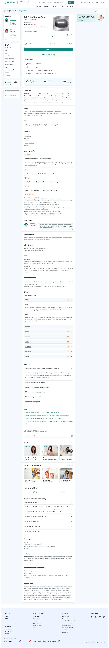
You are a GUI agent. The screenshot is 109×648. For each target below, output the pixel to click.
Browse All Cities (37, 623)
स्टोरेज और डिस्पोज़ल (9, 64)
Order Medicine (8, 629)
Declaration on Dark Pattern (68, 625)
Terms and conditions (67, 623)
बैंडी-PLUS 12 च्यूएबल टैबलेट (20, 11)
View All (69, 443)
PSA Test (53, 506)
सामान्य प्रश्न (7, 75)
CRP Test (61, 509)
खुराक (6, 67)
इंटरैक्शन (7, 72)
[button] (56, 2)
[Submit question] (72, 436)
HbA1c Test (47, 506)
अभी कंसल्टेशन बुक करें (83, 20)
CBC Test (27, 506)
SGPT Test (34, 506)
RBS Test (27, 509)
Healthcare (45, 6)
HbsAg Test (54, 509)
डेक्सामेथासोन (28, 351)
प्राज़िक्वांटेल (28, 346)
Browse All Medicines (38, 618)
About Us (6, 616)
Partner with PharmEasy (10, 623)
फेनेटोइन (27, 300)
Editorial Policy (65, 616)
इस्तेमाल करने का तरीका (9, 61)
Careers (6, 618)
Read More (34, 31)
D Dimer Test (67, 506)
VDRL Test (33, 509)
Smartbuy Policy (66, 632)
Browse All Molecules (38, 621)
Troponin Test (47, 509)
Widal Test (59, 506)
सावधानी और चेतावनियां (9, 58)
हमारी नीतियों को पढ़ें (8, 84)
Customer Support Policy (68, 627)
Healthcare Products (9, 631)
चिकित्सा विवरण (8, 47)
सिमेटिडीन (27, 336)
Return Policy (65, 630)
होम (5, 11)
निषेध (6, 53)
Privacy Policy (65, 618)
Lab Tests (54, 6)
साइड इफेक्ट (7, 56)
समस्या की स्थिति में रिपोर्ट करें (10, 95)
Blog (5, 620)
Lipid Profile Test (40, 511)
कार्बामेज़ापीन (27, 356)
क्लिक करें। (60, 599)
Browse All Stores (37, 625)
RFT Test (59, 511)
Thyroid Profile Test (30, 511)
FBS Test (40, 506)
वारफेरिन (27, 331)
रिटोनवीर (27, 341)
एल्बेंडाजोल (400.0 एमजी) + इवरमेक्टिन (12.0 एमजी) (46, 73)
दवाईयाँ (9, 11)
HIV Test (40, 509)
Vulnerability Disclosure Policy (69, 620)
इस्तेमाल (6, 50)
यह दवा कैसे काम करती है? (10, 70)
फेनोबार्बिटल (27, 327)
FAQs (34, 628)
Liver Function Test (50, 511)
